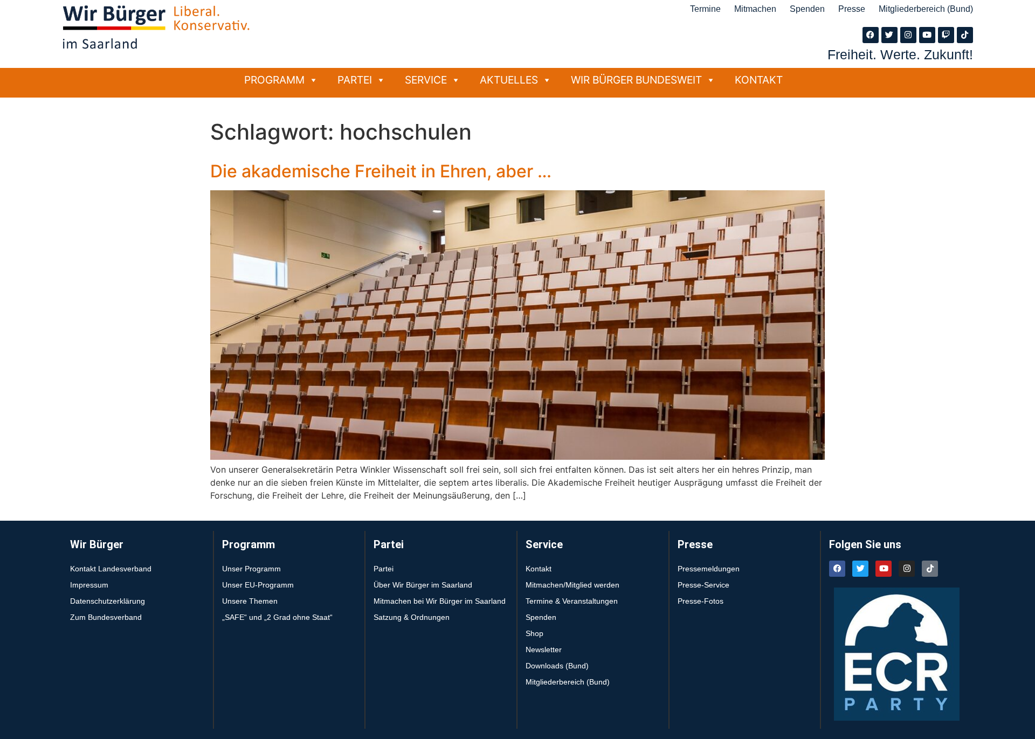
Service (426, 79)
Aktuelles (509, 79)
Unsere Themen (250, 601)
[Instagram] (908, 35)
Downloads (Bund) (557, 665)
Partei (354, 79)
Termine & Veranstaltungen (572, 601)
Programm (274, 79)
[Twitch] (946, 35)
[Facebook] (870, 35)
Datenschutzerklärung (107, 601)
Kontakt (759, 79)
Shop (534, 633)
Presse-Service (703, 585)
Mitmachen (755, 8)
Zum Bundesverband (106, 617)
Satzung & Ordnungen (412, 617)
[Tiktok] (965, 35)
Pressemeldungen (709, 568)
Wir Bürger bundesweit (636, 79)
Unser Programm (251, 568)
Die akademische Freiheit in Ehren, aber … (380, 171)
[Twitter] (889, 35)
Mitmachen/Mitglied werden (572, 585)
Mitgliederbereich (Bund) (926, 8)
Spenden (807, 8)
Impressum (89, 585)
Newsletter (544, 649)
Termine (705, 8)
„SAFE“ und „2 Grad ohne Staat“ (277, 617)
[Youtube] (927, 35)
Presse (851, 8)
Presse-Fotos (700, 601)
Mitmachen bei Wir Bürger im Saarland (440, 601)
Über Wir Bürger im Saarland (423, 585)
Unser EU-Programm (258, 585)
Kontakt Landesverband (110, 568)
